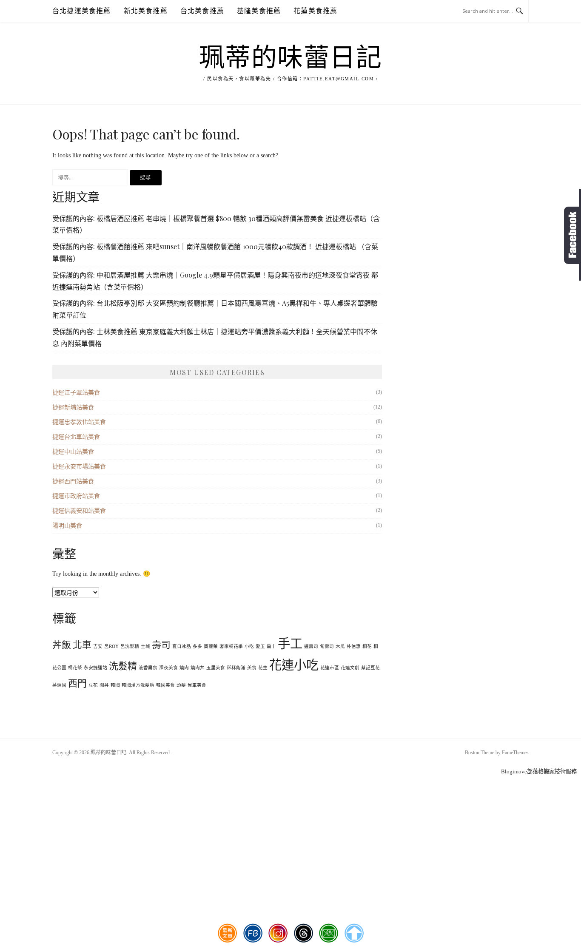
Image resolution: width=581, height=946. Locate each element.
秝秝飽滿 (236, 667)
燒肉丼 (198, 667)
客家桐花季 (231, 646)
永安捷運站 (95, 667)
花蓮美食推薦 (315, 10)
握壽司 (311, 646)
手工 (290, 644)
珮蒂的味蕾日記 (290, 58)
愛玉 (260, 646)
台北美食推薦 (202, 10)
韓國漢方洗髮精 (138, 685)
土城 (145, 646)
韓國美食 (165, 685)
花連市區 (329, 667)
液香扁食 (148, 667)
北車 (82, 645)
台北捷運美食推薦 (81, 10)
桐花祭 (75, 667)
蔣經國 (59, 685)
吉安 (98, 646)
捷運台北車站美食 (76, 437)
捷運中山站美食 (73, 452)
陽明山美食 (67, 526)
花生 (263, 667)
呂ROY (111, 646)
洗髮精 (123, 666)
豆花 (93, 685)
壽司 (161, 645)
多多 (197, 646)
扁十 (271, 646)
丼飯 (61, 645)
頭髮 (181, 685)
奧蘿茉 (211, 646)
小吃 (249, 646)
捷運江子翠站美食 (76, 392)
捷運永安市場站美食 (79, 466)
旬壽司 (327, 646)
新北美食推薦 (146, 10)
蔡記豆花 (370, 667)
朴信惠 (354, 646)
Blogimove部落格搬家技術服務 (539, 771)
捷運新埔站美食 (73, 407)
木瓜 (340, 646)
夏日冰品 (181, 646)
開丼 (104, 685)
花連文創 (350, 667)
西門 (77, 684)
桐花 (367, 646)
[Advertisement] (290, 824)
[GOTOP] (354, 933)
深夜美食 (168, 667)
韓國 (115, 685)
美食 (251, 667)
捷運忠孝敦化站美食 (79, 422)
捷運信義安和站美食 (79, 511)
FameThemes (515, 753)
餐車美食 (197, 685)
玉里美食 (215, 667)
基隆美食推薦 (259, 10)
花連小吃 (294, 665)
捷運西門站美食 (73, 481)
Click (572, 235)
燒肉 (184, 667)
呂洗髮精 (129, 646)
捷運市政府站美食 (76, 496)
